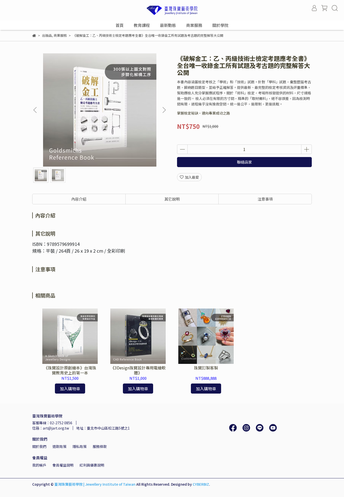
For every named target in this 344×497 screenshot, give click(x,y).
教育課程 (142, 25)
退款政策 (59, 446)
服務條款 (100, 446)
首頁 (120, 25)
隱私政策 (80, 446)
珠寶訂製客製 (206, 367)
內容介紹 (78, 199)
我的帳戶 (39, 465)
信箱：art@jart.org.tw (50, 428)
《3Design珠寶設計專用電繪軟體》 (138, 370)
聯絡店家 (244, 162)
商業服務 (194, 25)
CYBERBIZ (201, 484)
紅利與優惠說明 (92, 465)
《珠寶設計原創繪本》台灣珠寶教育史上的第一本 (70, 370)
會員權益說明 (63, 465)
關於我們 (39, 446)
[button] (164, 110)
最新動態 (168, 25)
